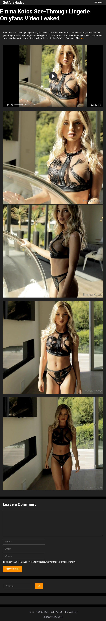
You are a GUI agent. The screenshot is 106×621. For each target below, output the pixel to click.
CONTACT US (57, 612)
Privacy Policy (71, 612)
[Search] (39, 586)
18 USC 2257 (42, 612)
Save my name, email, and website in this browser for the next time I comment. (40, 562)
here (83, 38)
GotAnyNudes (13, 3)
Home (31, 612)
